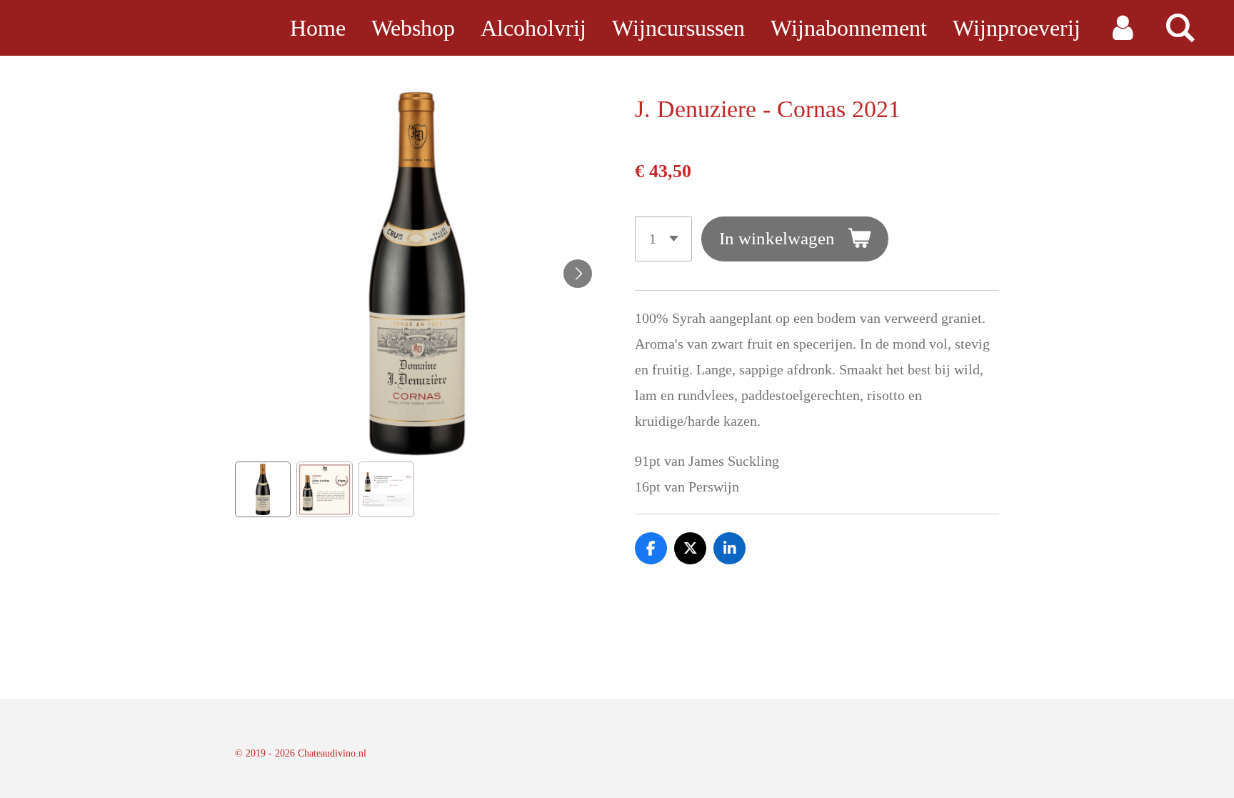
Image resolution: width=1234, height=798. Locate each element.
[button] (263, 489)
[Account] (1122, 28)
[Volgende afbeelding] (577, 273)
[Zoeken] (1180, 28)
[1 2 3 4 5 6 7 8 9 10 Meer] (663, 238)
